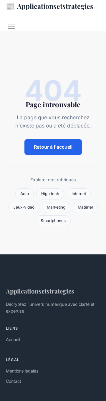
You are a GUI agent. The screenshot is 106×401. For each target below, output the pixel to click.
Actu (24, 193)
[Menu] (12, 26)
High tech (50, 193)
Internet (79, 193)
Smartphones (53, 220)
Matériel (85, 207)
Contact (13, 381)
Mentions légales (22, 370)
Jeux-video (23, 207)
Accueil (13, 339)
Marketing (56, 207)
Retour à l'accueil (53, 147)
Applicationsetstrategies (49, 6)
